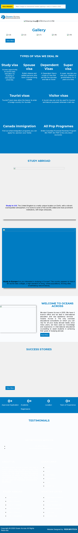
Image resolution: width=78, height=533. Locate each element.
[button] (76, 17)
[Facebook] (73, 3)
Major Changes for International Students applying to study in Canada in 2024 (38, 6)
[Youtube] (73, 9)
